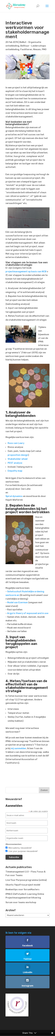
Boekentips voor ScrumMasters (22, 889)
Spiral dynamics (14, 496)
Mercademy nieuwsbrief (19, 848)
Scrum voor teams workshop (21, 902)
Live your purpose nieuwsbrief (22, 851)
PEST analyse (15, 463)
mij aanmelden (18, 748)
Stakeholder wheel (18, 459)
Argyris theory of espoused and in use (27, 613)
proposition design (18, 455)
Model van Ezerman (17, 602)
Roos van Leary (16, 443)
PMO (44, 49)
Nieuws (37, 49)
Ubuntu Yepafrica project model (23, 885)
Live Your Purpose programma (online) (26, 880)
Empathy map (15, 471)
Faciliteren (26, 49)
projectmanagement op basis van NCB (26, 271)
